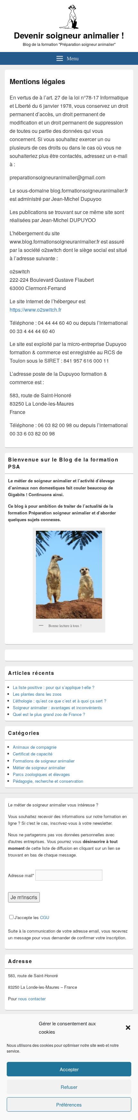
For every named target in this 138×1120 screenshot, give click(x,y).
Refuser (69, 1086)
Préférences (69, 1104)
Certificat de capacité (32, 754)
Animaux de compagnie (34, 747)
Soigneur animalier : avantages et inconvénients (57, 707)
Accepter (69, 1069)
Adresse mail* (21, 875)
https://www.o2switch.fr (35, 309)
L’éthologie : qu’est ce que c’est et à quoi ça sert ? (59, 701)
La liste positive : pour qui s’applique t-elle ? (53, 687)
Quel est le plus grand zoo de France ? (49, 714)
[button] (128, 1027)
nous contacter (32, 998)
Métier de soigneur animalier (39, 767)
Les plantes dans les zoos (37, 694)
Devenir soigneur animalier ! (69, 35)
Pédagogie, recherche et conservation (48, 781)
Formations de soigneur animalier (43, 761)
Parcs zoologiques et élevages (41, 774)
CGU (44, 917)
